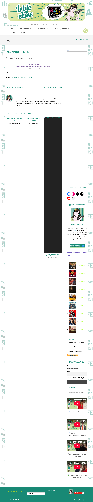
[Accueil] (72, 39)
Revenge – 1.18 (84, 39)
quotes (20, 77)
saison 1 (30, 77)
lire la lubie (82, 265)
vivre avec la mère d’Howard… (33, 119)
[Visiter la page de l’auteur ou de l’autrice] (9, 98)
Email (68, 371)
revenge (24, 77)
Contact (81, 500)
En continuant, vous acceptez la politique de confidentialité (77, 378)
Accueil (76, 500)
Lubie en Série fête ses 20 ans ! (77, 187)
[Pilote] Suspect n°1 (53, 255)
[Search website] (85, 30)
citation (14, 77)
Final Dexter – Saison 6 (14, 119)
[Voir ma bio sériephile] (77, 224)
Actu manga (51, 490)
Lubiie (10, 58)
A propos (86, 500)
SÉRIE (31, 58)
